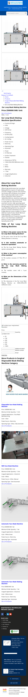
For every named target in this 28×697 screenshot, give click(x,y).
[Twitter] (5, 615)
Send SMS (15, 683)
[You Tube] (10, 615)
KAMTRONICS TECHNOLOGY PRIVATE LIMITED (15, 8)
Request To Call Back (7, 95)
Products (7, 99)
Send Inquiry (7, 93)
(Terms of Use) (16, 690)
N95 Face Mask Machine (9, 466)
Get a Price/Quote (6, 113)
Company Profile (7, 622)
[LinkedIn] (8, 615)
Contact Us (5, 626)
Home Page (5, 620)
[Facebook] (2, 615)
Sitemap (5, 628)
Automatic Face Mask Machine (12, 524)
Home (6, 97)
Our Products (6, 624)
